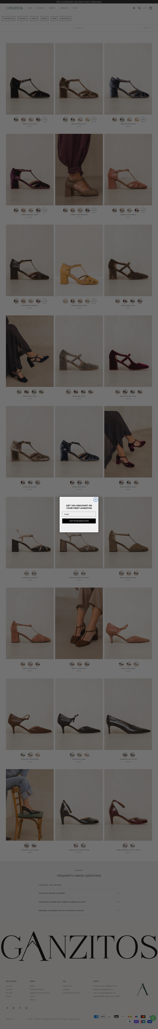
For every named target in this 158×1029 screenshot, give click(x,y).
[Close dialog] (95, 499)
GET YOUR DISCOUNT (79, 521)
